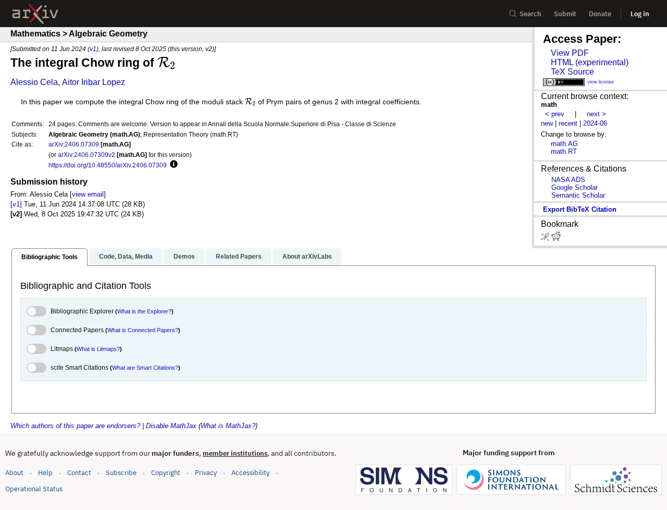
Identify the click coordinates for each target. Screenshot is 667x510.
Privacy (206, 472)
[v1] (16, 204)
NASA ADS (568, 180)
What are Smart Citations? (145, 368)
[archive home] (35, 14)
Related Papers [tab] (239, 256)
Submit (565, 13)
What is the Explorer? (144, 311)
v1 (93, 48)
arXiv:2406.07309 (73, 144)
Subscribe (121, 472)
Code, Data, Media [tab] (126, 256)
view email (88, 194)
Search (530, 13)
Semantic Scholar (578, 195)
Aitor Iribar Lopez (93, 82)
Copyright (165, 472)
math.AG (564, 144)
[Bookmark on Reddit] (556, 238)
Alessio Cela (34, 82)
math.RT (564, 151)
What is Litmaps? (98, 349)
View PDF (570, 52)
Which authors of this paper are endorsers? (75, 426)
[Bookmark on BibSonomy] (546, 238)
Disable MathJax (171, 426)
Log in (640, 13)
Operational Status (34, 488)
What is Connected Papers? (142, 330)
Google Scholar (574, 187)
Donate (600, 13)
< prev (554, 114)
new (547, 123)
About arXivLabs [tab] (307, 256)
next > (596, 114)
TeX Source (572, 71)
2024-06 (595, 123)
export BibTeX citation (579, 209)
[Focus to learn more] (172, 164)
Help (45, 472)
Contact (79, 472)
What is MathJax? (228, 426)
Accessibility (250, 472)
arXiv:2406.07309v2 (86, 154)
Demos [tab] (184, 256)
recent (568, 123)
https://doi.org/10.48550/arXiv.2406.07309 (107, 165)
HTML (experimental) (589, 62)
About (14, 472)
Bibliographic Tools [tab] (49, 257)
